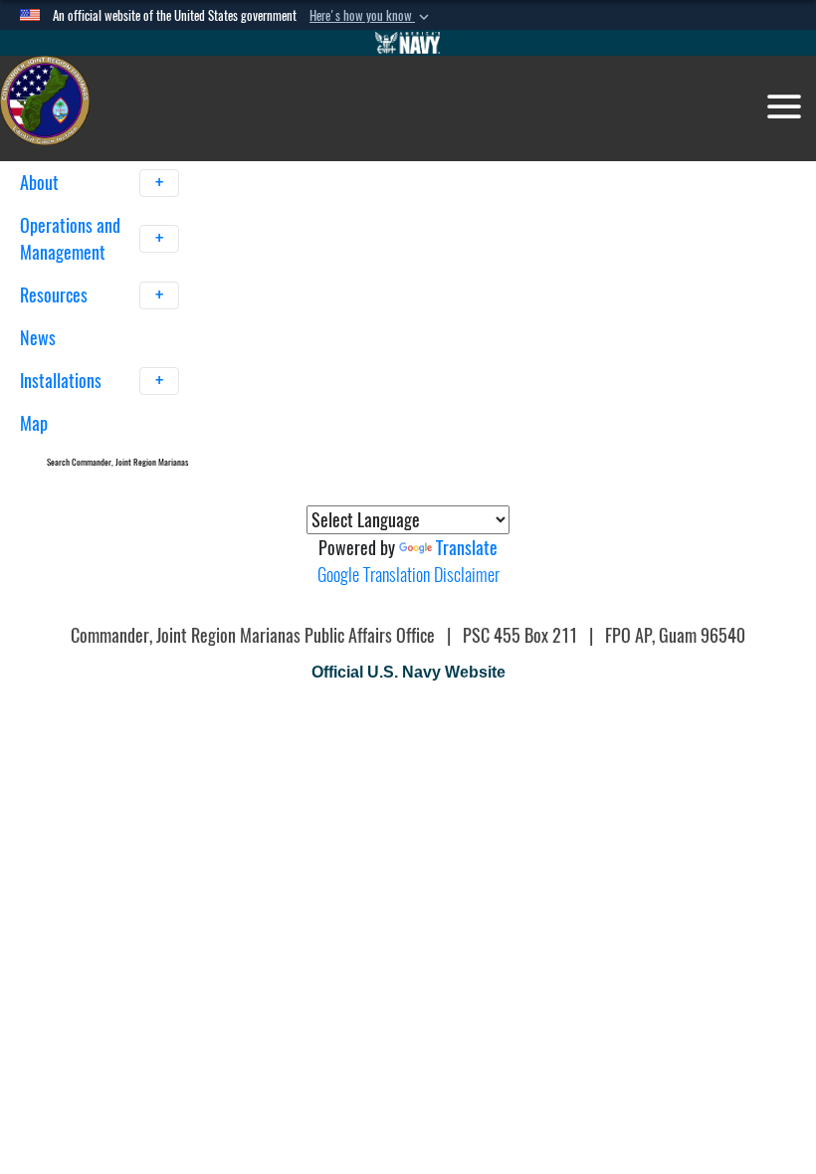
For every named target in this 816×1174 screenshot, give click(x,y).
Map (34, 423)
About (41, 182)
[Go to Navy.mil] (408, 43)
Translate (467, 547)
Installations (62, 380)
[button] (371, 16)
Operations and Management (70, 239)
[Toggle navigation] (784, 106)
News (38, 337)
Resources (56, 295)
